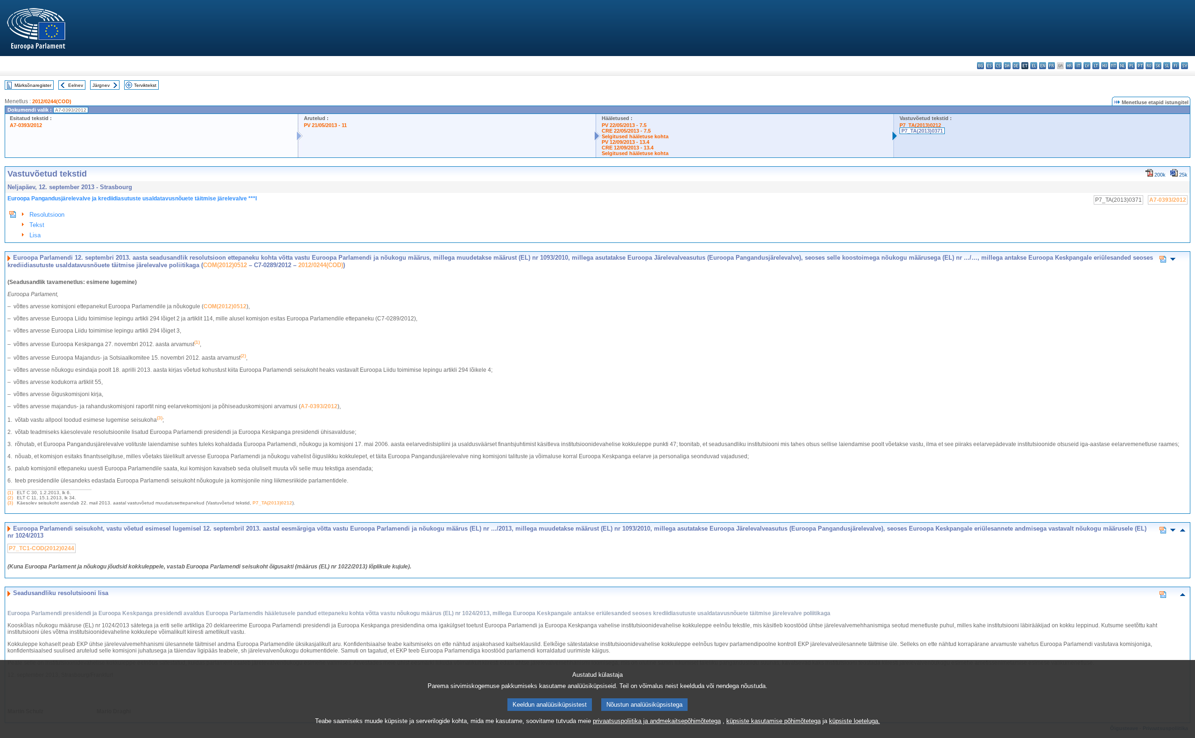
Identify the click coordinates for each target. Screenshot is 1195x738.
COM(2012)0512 (225, 265)
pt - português (1140, 65)
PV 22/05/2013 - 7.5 (624, 125)
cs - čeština (998, 65)
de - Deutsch (1015, 65)
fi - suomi (1175, 65)
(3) (10, 502)
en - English (1042, 65)
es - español (989, 65)
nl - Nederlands (1122, 65)
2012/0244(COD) (51, 101)
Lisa (35, 235)
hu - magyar (1104, 65)
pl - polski (1131, 65)
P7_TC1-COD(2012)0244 (41, 548)
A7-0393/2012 (26, 125)
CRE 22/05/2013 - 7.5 (626, 131)
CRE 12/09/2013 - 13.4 (628, 147)
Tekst (36, 224)
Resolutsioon (46, 214)
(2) (10, 497)
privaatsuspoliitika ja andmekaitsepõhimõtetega (657, 720)
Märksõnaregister (32, 85)
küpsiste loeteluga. (854, 720)
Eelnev (75, 85)
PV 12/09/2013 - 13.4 (625, 142)
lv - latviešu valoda (1086, 65)
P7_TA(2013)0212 (920, 125)
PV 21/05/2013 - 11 (325, 125)
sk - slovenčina (1157, 65)
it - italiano (1078, 65)
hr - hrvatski (1069, 65)
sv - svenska (1184, 65)
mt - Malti (1113, 65)
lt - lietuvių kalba (1095, 65)
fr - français (1051, 65)
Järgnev (101, 85)
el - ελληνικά (1033, 65)
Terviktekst (145, 85)
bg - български (980, 65)
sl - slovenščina (1166, 65)
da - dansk (1007, 65)
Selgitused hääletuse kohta (635, 136)
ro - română (1149, 65)
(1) (10, 492)
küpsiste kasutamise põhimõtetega (773, 720)
